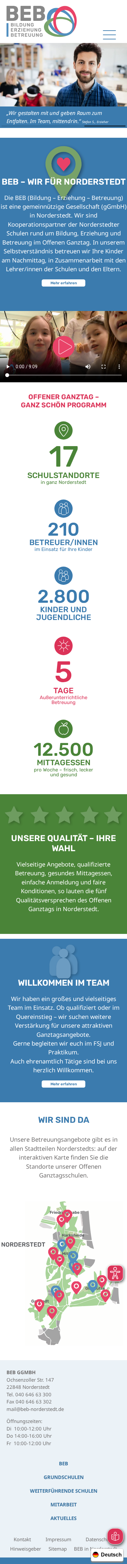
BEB (63, 1463)
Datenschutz (99, 1539)
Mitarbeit (63, 1504)
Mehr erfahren (63, 283)
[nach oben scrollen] (114, 1476)
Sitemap (58, 1548)
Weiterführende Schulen (63, 1490)
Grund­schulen (64, 1477)
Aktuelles (63, 1518)
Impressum (58, 1539)
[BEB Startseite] (42, 21)
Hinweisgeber (25, 1548)
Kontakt (22, 1539)
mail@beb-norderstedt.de (35, 1409)
